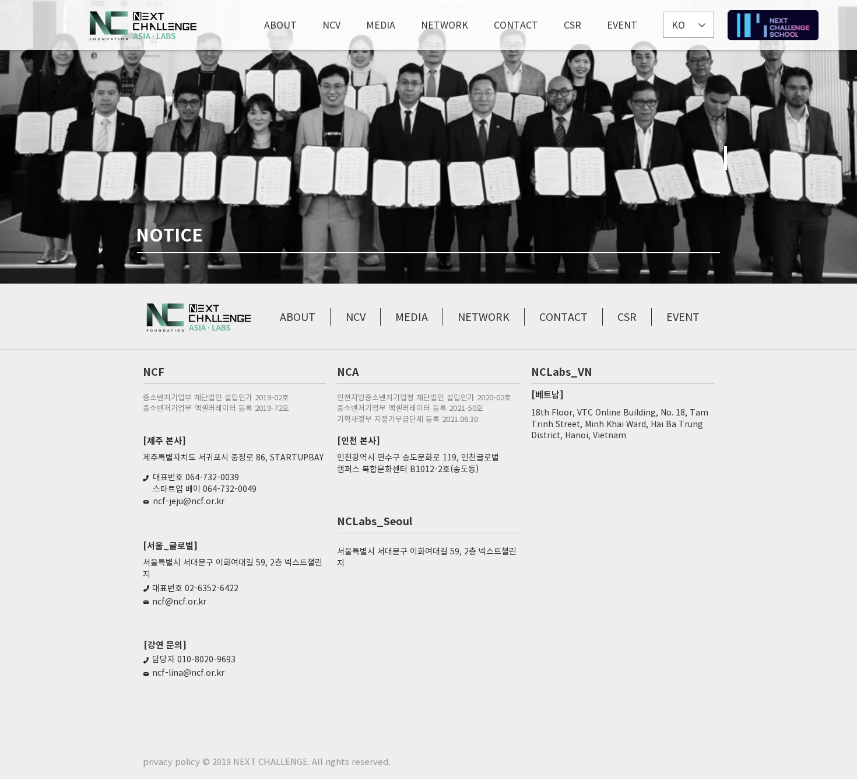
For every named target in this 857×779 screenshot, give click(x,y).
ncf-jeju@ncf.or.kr (188, 500)
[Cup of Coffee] (773, 25)
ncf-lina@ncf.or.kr (188, 672)
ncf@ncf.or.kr (179, 601)
